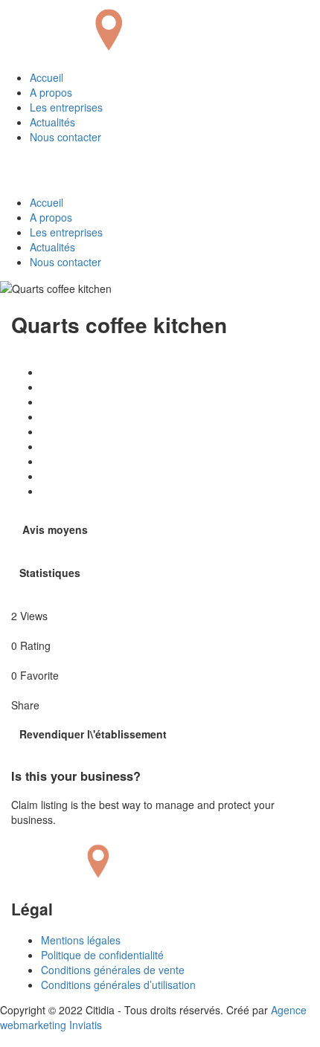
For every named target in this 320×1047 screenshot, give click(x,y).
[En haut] (4, 1039)
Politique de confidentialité (102, 954)
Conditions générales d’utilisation (118, 984)
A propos (51, 92)
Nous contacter (65, 136)
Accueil (46, 77)
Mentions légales (81, 939)
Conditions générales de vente (113, 969)
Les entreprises (66, 107)
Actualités (52, 122)
